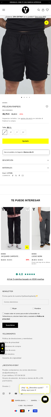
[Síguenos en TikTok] (22, 393)
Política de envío (8, 350)
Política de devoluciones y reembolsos (17, 338)
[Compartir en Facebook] (13, 175)
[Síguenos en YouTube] (16, 393)
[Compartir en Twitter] (16, 175)
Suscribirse (10, 325)
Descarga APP (40, 17)
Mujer (14, 308)
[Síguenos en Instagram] (3, 393)
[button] (2, 348)
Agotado (25, 141)
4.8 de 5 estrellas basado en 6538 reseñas (25, 279)
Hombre (38, 308)
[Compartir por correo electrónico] (23, 175)
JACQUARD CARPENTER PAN (11, 256)
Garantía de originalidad (11, 358)
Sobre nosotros (8, 354)
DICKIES (4, 102)
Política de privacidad (10, 342)
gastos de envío (26, 118)
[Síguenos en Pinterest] (10, 393)
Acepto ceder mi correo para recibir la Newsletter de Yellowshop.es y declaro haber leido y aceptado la (23, 316)
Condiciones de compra (11, 346)
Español (34, 400)
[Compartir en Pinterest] (19, 175)
